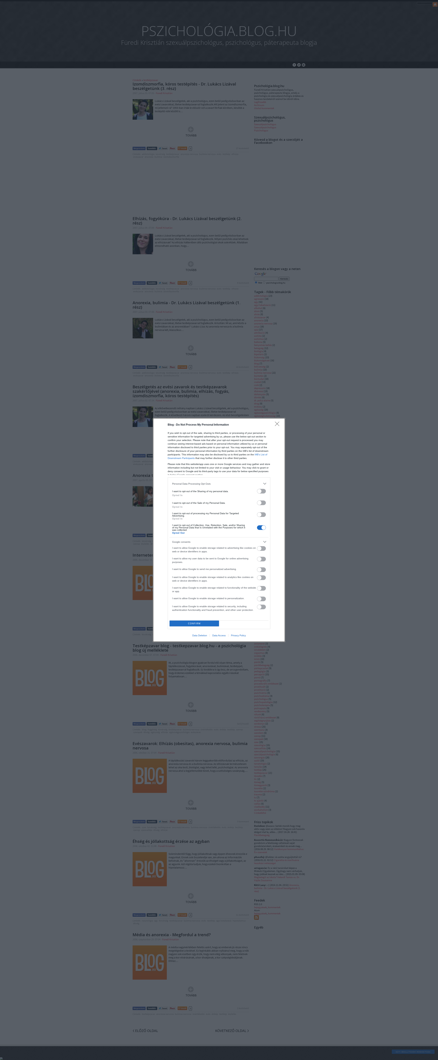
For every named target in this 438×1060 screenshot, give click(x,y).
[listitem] (219, 483)
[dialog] (219, 530)
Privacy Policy (238, 635)
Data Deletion (199, 635)
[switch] (261, 491)
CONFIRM (194, 623)
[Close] (278, 425)
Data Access (219, 635)
